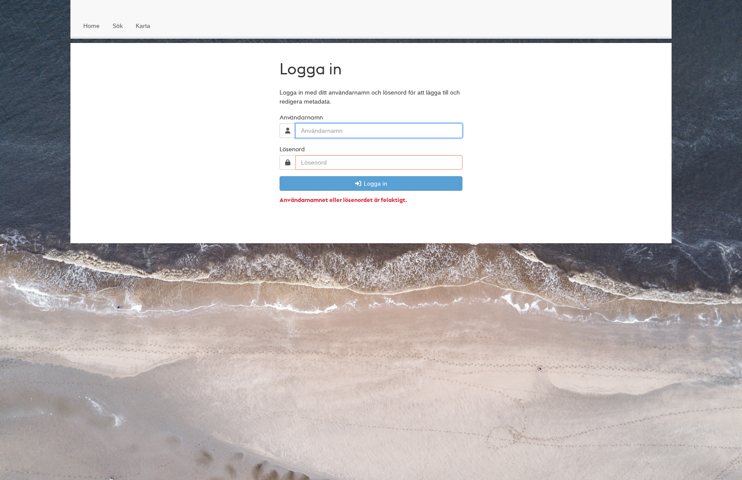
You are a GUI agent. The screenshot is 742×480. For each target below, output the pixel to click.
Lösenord (292, 149)
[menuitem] (91, 26)
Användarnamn (301, 117)
